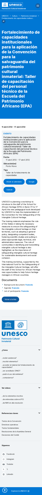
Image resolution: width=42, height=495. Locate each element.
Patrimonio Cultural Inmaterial (14, 8)
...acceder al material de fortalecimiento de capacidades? (18, 366)
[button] (3, 22)
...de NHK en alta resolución (12, 403)
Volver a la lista (10, 299)
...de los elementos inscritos (12, 396)
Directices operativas (10, 425)
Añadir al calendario (14, 182)
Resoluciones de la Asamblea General (16, 432)
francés (29, 285)
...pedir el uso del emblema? (12, 374)
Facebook (11, 454)
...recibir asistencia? (9, 358)
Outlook (9, 190)
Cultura (14, 16)
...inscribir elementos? (10, 361)
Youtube (10, 464)
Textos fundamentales (10, 428)
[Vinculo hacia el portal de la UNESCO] (14, 4)
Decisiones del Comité (10, 435)
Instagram (10, 459)
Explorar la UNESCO (19, 491)
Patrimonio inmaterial (29, 16)
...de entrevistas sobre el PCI (13, 399)
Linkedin (10, 474)
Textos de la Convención (11, 421)
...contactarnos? (8, 378)
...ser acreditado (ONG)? (11, 371)
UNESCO (5, 16)
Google (31, 182)
